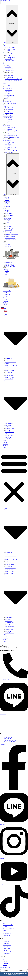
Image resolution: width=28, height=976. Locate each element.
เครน (4, 63)
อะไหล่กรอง (8, 425)
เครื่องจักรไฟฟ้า (7, 140)
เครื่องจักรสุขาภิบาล (8, 116)
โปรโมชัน (5, 444)
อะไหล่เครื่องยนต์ (7, 218)
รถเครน (7, 363)
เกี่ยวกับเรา (5, 445)
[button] (14, 477)
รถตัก (6, 360)
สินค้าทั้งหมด (8, 358)
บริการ (4, 440)
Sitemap (17, 974)
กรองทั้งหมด (6, 197)
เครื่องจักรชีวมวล (7, 133)
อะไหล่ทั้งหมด (9, 423)
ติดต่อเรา (5, 447)
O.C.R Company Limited (13, 973)
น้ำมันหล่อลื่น (6, 210)
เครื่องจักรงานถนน (7, 88)
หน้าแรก (5, 314)
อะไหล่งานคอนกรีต (8, 262)
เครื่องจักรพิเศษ (6, 125)
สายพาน (5, 224)
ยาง (4, 242)
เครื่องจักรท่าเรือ (7, 101)
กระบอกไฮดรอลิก (7, 233)
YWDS (12, 974)
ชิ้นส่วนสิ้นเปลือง (7, 291)
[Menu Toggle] (0, 2)
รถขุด (4, 83)
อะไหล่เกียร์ (6, 269)
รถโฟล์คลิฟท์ (8, 372)
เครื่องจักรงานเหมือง (8, 53)
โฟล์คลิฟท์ (5, 106)
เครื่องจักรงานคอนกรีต (8, 73)
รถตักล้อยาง (6, 45)
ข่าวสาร (5, 442)
